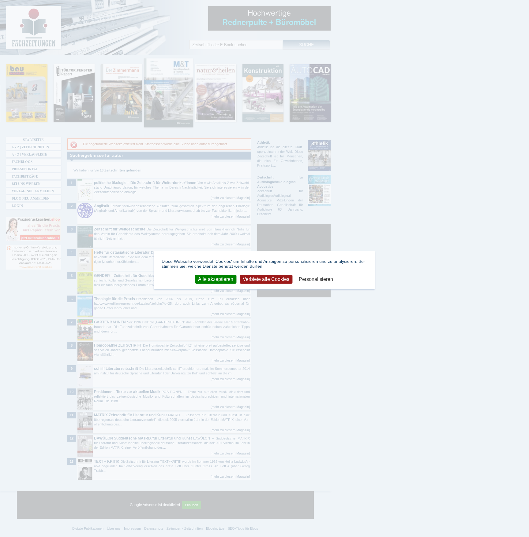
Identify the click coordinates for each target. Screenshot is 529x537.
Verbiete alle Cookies (266, 278)
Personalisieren (316, 278)
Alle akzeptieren (215, 278)
